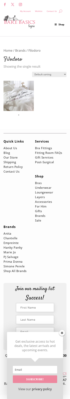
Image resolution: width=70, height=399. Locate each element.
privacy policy (42, 389)
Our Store (11, 157)
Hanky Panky (13, 247)
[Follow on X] (13, 4)
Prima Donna (13, 261)
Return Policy (13, 167)
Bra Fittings (43, 148)
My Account (25, 11)
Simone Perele (14, 266)
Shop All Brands (15, 271)
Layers (40, 197)
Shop (61, 24)
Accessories (43, 202)
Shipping (10, 162)
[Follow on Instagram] (20, 4)
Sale (38, 220)
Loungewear (44, 192)
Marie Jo (10, 252)
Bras (38, 183)
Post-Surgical (44, 162)
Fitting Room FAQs (48, 153)
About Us (10, 148)
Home (8, 50)
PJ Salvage (11, 257)
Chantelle (11, 238)
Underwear (43, 188)
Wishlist (38, 11)
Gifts (38, 211)
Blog (7, 153)
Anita (7, 233)
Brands (20, 50)
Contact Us (52, 11)
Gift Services (44, 157)
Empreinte (11, 243)
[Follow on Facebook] (5, 4)
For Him (41, 206)
